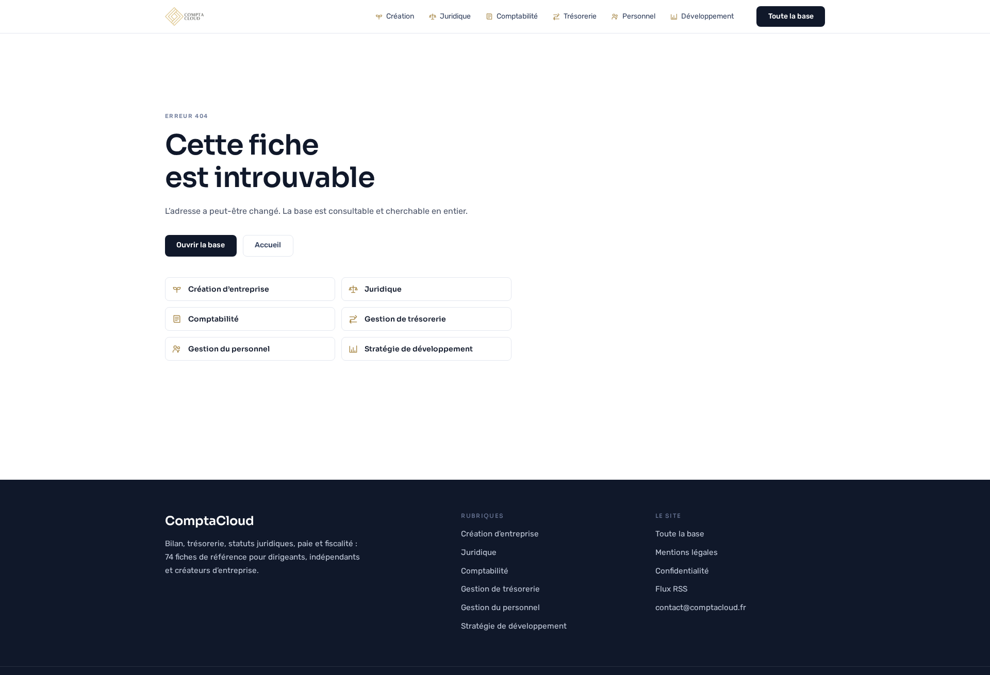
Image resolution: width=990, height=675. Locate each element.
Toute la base (791, 16)
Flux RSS (671, 589)
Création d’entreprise (500, 533)
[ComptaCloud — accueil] (184, 16)
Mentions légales (686, 552)
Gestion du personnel (500, 607)
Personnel (638, 16)
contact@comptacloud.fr (700, 607)
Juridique (455, 16)
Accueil (268, 245)
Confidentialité (682, 571)
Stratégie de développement (514, 626)
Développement (707, 16)
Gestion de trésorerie (500, 589)
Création (400, 16)
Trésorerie (580, 16)
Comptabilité (517, 16)
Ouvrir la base (200, 245)
